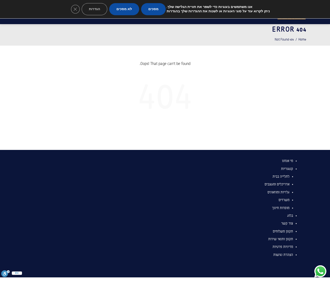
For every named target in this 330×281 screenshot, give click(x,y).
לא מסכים (124, 9)
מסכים (153, 9)
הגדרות (94, 9)
